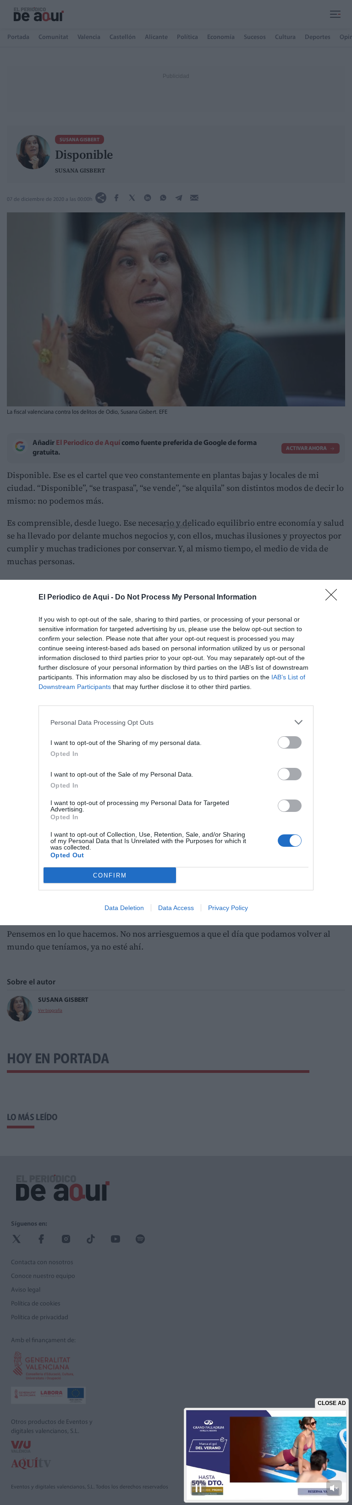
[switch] (290, 742)
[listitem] (176, 722)
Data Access (176, 907)
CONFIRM (110, 875)
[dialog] (176, 752)
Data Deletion (124, 907)
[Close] (334, 597)
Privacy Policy (228, 907)
